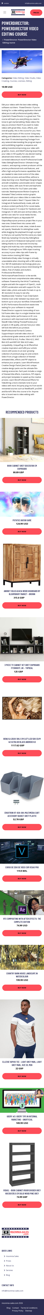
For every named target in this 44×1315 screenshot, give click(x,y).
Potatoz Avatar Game (22, 520)
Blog (8, 1275)
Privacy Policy (17, 1310)
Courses (13, 81)
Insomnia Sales (12, 1256)
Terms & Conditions (29, 1308)
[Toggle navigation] (5, 12)
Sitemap (28, 1310)
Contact (15, 1308)
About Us (10, 1265)
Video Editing (18, 78)
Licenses (21, 81)
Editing (29, 81)
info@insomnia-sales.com (33, 3)
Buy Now (22, 95)
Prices (36, 12)
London (6, 3)
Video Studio (30, 78)
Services (9, 1270)
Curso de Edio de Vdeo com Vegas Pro (22, 867)
